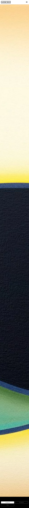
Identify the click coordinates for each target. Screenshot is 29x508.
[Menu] (27, 2)
